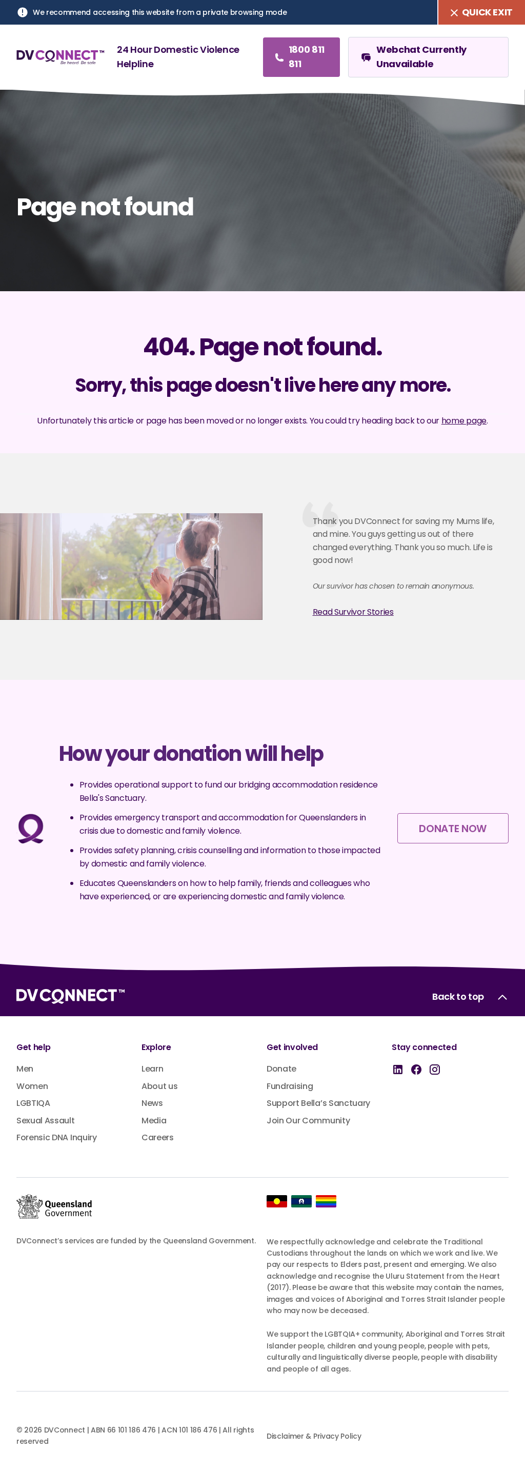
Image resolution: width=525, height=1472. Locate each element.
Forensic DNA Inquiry (56, 1137)
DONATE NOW (453, 828)
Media (154, 1120)
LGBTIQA (33, 1103)
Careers (158, 1137)
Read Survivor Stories (353, 612)
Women (32, 1086)
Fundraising (290, 1086)
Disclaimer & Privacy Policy (314, 1436)
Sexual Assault (45, 1120)
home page (464, 421)
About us (159, 1086)
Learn (152, 1069)
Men (24, 1069)
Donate (281, 1069)
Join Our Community (308, 1120)
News (152, 1103)
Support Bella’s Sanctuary (318, 1103)
